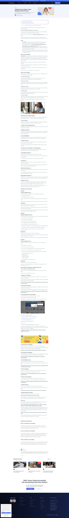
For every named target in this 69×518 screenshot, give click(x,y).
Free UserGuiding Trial (22, 500)
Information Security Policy (33, 506)
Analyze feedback (23, 397)
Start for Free (39, 488)
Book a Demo (30, 488)
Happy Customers (42, 501)
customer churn (23, 182)
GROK (29, 22)
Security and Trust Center (33, 500)
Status (41, 503)
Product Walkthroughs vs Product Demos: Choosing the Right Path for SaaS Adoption (53, 506)
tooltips (31, 319)
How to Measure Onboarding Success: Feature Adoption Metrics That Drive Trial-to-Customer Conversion (53, 509)
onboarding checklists (32, 318)
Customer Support (42, 506)
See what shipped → (43, 0)
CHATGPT (23, 22)
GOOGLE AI (32, 22)
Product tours (24, 316)
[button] (12, 515)
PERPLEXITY (26, 22)
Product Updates (42, 500)
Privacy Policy (31, 501)
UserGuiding (22, 326)
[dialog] (1, 517)
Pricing (20, 503)
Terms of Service (31, 503)
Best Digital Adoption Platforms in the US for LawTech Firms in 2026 (53, 501)
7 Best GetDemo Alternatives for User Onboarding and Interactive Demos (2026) (54, 504)
